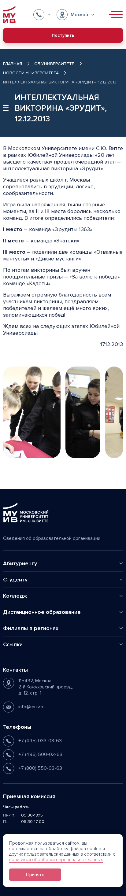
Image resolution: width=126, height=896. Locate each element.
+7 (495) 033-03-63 (40, 741)
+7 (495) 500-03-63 (40, 754)
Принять (35, 875)
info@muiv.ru (31, 707)
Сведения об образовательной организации (51, 538)
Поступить (63, 35)
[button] (41, 14)
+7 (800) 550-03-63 (40, 768)
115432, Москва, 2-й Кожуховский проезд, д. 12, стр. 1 (45, 687)
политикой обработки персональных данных (56, 859)
